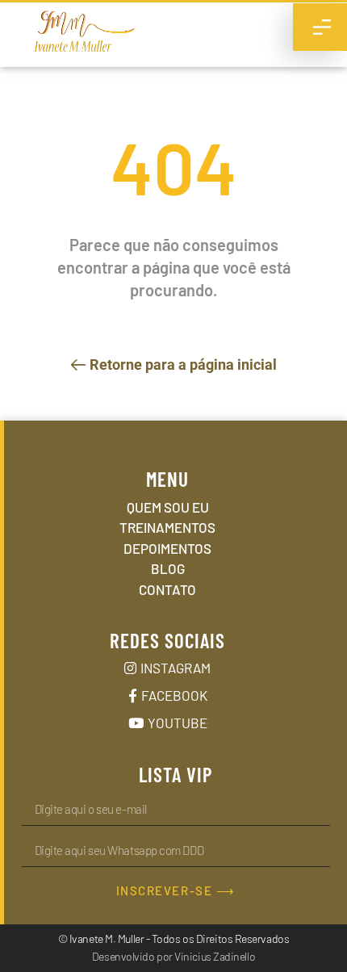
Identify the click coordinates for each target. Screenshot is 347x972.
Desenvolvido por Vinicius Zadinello (173, 956)
